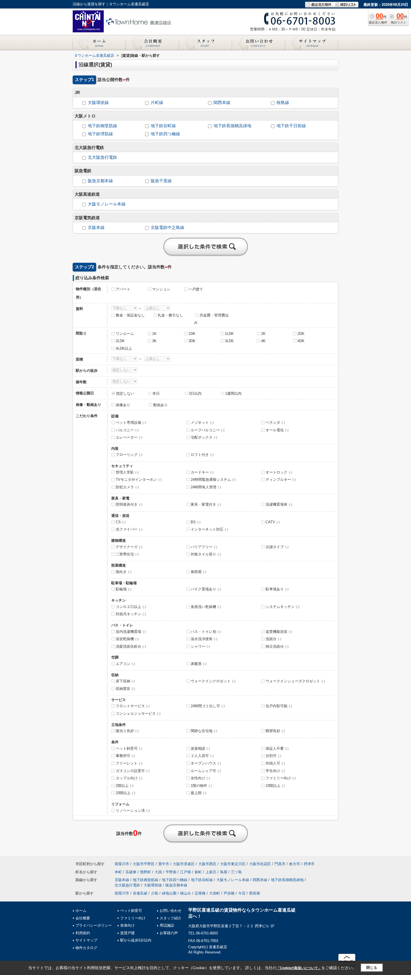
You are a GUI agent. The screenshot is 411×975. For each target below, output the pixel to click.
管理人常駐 (127, 472)
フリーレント (129, 763)
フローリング (129, 455)
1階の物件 (201, 786)
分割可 (273, 756)
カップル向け (129, 778)
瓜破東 (131, 872)
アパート (123, 289)
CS (121, 522)
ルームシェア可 (206, 771)
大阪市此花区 (260, 864)
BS (195, 522)
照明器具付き (129, 504)
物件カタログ (86, 948)
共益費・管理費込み (211, 319)
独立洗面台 (277, 646)
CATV (273, 522)
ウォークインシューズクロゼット (295, 681)
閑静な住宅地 (204, 731)
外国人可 (275, 763)
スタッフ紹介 (170, 918)
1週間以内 (233, 393)
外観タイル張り (206, 554)
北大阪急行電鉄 (102, 157)
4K (263, 341)
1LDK (229, 334)
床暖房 (198, 664)
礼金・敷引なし (170, 315)
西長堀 (254, 893)
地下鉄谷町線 (163, 126)
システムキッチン (282, 607)
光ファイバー (129, 529)
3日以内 (195, 393)
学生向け (275, 771)
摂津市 (309, 864)
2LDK (120, 341)
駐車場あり (277, 589)
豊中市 (163, 864)
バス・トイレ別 (206, 632)
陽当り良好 (127, 731)
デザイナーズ (129, 547)
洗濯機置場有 (279, 504)
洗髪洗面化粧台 (131, 646)
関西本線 (222, 102)
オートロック (279, 472)
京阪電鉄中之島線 (167, 227)
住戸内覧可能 (279, 706)
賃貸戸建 (127, 933)
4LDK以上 (124, 348)
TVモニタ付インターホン (139, 479)
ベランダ (275, 422)
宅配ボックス (204, 437)
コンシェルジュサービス (138, 713)
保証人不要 (277, 748)
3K (154, 341)
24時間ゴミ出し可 (208, 706)
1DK (191, 334)
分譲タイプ (277, 547)
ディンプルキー (281, 479)
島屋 (223, 872)
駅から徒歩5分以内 (135, 940)
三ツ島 (236, 872)
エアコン (125, 664)
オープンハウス (206, 763)
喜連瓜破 (140, 893)
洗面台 (273, 639)
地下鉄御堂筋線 (102, 126)
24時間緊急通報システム (213, 479)
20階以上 (125, 793)
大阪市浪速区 (184, 864)
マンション (161, 289)
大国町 (214, 893)
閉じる (371, 967)
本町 (118, 872)
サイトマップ (86, 940)
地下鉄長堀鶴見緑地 (232, 126)
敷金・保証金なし (130, 315)
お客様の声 (169, 933)
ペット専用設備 (131, 422)
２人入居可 (202, 756)
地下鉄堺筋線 (100, 134)
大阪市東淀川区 (232, 864)
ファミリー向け (281, 778)
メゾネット (202, 422)
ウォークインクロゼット (213, 681)
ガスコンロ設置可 (133, 771)
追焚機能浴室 (279, 632)
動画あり (160, 405)
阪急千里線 (161, 181)
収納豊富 (125, 689)
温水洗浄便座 (204, 639)
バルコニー (127, 430)
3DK (191, 341)
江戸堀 (185, 872)
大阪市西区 (207, 864)
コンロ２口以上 (131, 607)
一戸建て (195, 289)
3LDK (229, 341)
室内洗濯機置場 (131, 632)
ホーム (80, 910)
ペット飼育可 (129, 748)
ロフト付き (202, 455)
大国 (158, 872)
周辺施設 (167, 925)
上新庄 (211, 872)
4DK (300, 341)
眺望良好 (275, 731)
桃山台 (185, 893)
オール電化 (277, 430)
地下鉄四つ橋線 (165, 134)
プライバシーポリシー (93, 925)
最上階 (198, 793)
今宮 (241, 893)
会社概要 (82, 918)
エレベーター (129, 437)
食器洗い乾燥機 (206, 607)
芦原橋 (229, 893)
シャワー (200, 646)
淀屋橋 (200, 893)
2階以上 (124, 786)
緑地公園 (169, 893)
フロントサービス (133, 706)
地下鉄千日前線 (291, 126)
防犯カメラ (127, 487)
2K (263, 334)
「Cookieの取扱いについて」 (299, 968)
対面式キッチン (131, 614)
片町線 (157, 102)
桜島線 (283, 102)
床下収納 (125, 681)
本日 (156, 393)
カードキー (202, 472)
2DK (300, 334)
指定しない (125, 393)
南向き (123, 572)
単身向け (127, 925)
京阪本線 (96, 227)
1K (154, 334)
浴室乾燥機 (127, 639)
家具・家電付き (206, 504)
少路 (154, 893)
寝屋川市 (122, 864)
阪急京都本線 (100, 181)
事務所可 (125, 756)
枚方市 (294, 864)
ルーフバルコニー (208, 430)
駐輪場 (123, 589)
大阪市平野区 (144, 864)
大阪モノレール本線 (107, 204)
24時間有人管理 (206, 487)
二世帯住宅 (127, 554)
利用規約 (82, 933)
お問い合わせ (170, 910)
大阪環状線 (98, 102)
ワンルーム (125, 334)
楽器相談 (200, 748)
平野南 (171, 872)
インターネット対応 (209, 529)
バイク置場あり (206, 589)
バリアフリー (204, 547)
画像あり (123, 405)
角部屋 (198, 572)
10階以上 (275, 786)
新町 (198, 872)
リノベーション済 (133, 810)
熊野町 (145, 872)
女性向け (200, 778)
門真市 (280, 864)
